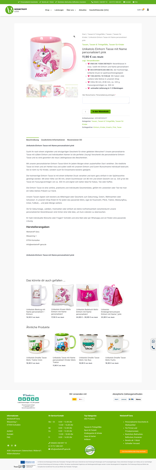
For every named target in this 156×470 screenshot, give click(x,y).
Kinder (102, 127)
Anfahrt (10, 431)
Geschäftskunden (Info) (99, 10)
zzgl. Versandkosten (90, 61)
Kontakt (10, 434)
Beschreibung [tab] (32, 140)
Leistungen (59, 10)
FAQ (8, 437)
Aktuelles (82, 10)
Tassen (109, 34)
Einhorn (96, 127)
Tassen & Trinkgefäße (96, 34)
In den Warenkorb (100, 111)
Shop (47, 10)
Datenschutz (27, 451)
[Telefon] (153, 348)
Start (84, 34)
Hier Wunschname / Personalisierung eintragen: (99, 95)
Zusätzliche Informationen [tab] (53, 140)
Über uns (70, 10)
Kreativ (109, 127)
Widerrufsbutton (13, 453)
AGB (9, 451)
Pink (114, 127)
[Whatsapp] (153, 342)
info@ (53, 449)
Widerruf (37, 451)
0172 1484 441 (57, 446)
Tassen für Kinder (116, 44)
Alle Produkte (89, 419)
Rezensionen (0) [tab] (74, 140)
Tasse (119, 127)
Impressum (16, 451)
